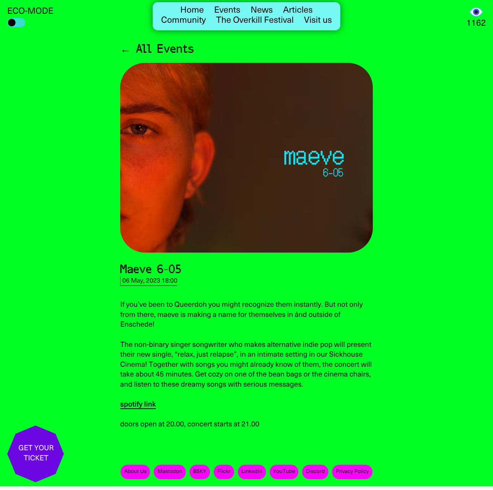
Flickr (224, 471)
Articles (298, 10)
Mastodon (169, 471)
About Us (135, 471)
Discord (315, 471)
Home (192, 10)
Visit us (318, 20)
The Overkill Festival (255, 20)
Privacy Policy (352, 471)
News (261, 10)
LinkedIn (251, 471)
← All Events (157, 48)
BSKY (199, 471)
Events (227, 10)
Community (183, 20)
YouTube (284, 471)
